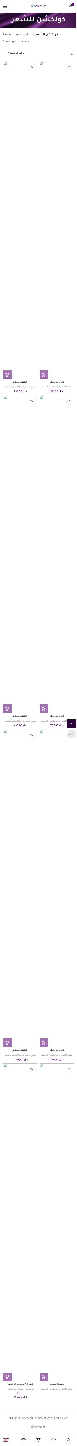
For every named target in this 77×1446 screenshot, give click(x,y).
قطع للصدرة (23, 34)
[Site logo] (38, 6)
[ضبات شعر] (57, 1222)
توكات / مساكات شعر (20, 1384)
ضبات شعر (57, 1384)
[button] (7, 374)
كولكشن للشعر (13, 387)
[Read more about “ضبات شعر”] (44, 1377)
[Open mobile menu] (5, 6)
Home (7, 34)
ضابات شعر (20, 382)
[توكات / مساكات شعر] (20, 1222)
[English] (6, 1440)
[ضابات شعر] (20, 220)
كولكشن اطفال (25, 1389)
